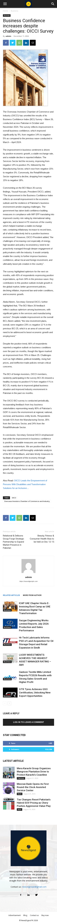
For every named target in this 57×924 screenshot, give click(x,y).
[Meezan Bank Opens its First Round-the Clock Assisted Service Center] (9, 788)
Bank (19, 794)
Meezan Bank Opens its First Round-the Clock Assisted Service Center (33, 787)
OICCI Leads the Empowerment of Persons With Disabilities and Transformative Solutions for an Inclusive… (25, 484)
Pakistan (21, 778)
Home (5, 11)
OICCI (14, 498)
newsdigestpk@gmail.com (34, 886)
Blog (25, 915)
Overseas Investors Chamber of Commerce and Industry (27, 501)
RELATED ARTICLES (11, 595)
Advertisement (14, 915)
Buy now (45, 915)
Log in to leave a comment (28, 722)
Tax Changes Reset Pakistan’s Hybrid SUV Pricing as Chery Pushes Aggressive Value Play (34, 802)
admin (8, 36)
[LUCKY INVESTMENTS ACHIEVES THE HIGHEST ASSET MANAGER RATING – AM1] (10, 658)
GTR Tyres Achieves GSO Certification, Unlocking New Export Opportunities (35, 692)
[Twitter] (36, 895)
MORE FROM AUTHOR (32, 595)
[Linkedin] (28, 895)
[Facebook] (21, 895)
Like (50, 743)
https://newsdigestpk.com (28, 581)
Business (14, 11)
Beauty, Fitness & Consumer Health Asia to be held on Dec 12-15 (42, 538)
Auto (19, 809)
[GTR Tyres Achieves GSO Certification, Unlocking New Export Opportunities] (10, 693)
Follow (48, 749)
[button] (53, 4)
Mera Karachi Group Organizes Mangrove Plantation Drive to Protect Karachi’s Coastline (34, 771)
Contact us (34, 915)
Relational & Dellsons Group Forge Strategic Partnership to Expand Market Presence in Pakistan (13, 541)
